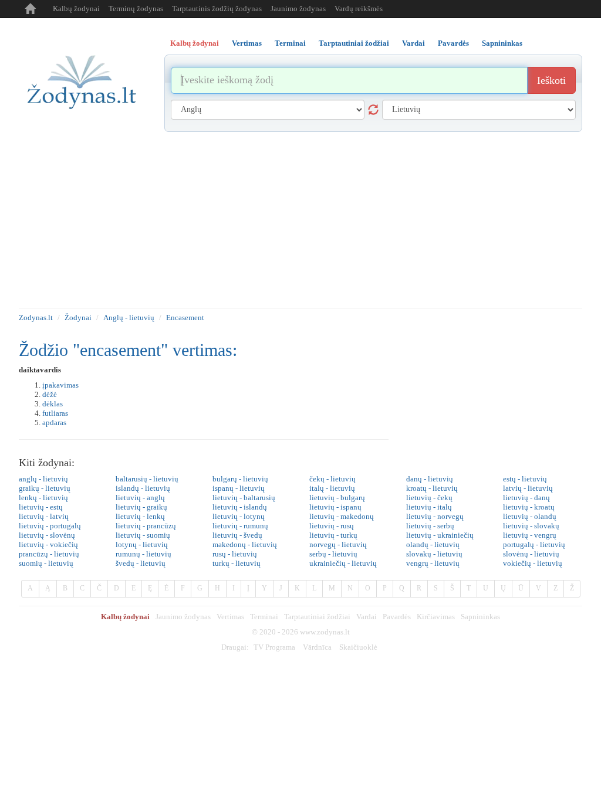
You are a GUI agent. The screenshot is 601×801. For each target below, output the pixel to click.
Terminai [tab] (290, 43)
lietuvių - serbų (430, 525)
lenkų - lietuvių (43, 497)
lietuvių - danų (526, 497)
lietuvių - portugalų (50, 525)
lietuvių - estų (41, 507)
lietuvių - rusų (331, 525)
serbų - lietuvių (333, 553)
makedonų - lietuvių (244, 544)
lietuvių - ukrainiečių (440, 535)
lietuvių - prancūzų (146, 525)
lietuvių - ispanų (335, 507)
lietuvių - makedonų (341, 516)
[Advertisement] (300, 220)
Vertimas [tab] (247, 43)
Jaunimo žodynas (298, 8)
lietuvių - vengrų (529, 535)
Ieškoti (551, 80)
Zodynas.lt (36, 317)
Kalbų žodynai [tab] (194, 43)
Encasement (185, 317)
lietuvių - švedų (237, 535)
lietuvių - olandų (529, 516)
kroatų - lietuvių (432, 488)
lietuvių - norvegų (435, 516)
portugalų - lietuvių (534, 544)
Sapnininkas (480, 616)
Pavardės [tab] (453, 43)
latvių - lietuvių (528, 488)
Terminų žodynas (136, 8)
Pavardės (397, 616)
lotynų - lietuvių (142, 544)
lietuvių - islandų (239, 507)
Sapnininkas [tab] (502, 43)
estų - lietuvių (525, 478)
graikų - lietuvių (44, 488)
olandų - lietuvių (433, 544)
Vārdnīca (317, 647)
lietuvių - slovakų (531, 525)
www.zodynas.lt (325, 631)
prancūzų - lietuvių (49, 553)
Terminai (264, 616)
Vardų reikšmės (359, 8)
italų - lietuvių (332, 488)
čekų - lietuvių (332, 478)
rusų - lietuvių (234, 553)
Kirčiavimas (436, 616)
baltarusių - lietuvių (147, 478)
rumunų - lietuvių (143, 553)
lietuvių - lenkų (140, 516)
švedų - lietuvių (141, 563)
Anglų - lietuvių (128, 317)
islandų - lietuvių (143, 488)
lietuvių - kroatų (529, 507)
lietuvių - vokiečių (48, 544)
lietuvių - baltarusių (243, 497)
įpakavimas (60, 385)
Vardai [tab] (413, 43)
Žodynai (78, 317)
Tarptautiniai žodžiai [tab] (354, 43)
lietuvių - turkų (333, 535)
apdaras (54, 422)
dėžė (49, 394)
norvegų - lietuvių (338, 544)
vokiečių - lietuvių (532, 563)
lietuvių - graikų (141, 507)
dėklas (52, 403)
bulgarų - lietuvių (240, 478)
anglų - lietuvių (43, 478)
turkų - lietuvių (236, 563)
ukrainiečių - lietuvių (343, 563)
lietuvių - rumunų (240, 525)
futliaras (55, 413)
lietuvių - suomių (143, 535)
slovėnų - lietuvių (531, 553)
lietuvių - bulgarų (337, 497)
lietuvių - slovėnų (47, 535)
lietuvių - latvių (44, 516)
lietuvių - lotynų (238, 516)
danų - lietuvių (429, 478)
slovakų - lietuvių (434, 553)
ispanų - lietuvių (238, 488)
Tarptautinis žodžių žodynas (217, 8)
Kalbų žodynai (76, 8)
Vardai (366, 616)
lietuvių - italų (429, 507)
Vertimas (230, 616)
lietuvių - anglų (140, 497)
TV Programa (274, 647)
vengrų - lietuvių (433, 563)
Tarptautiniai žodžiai (317, 616)
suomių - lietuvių (46, 563)
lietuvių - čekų (429, 497)
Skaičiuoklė (358, 647)
